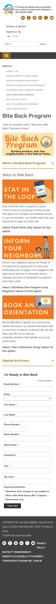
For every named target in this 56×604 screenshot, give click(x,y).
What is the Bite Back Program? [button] (24, 163)
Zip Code (9, 476)
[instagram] (34, 18)
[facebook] (29, 18)
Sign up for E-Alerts (16, 99)
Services (7, 66)
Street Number (11, 434)
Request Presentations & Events (22, 81)
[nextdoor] (23, 18)
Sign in (38, 561)
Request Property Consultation (22, 76)
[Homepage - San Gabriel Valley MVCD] (28, 9)
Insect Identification (16, 109)
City (7, 465)
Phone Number (12, 424)
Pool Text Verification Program (22, 104)
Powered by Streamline (17, 561)
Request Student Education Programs (25, 85)
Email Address (12, 384)
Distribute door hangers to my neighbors (27, 491)
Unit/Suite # (10, 455)
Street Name (11, 444)
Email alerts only (14, 499)
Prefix (7, 394)
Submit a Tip (13, 31)
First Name (10, 404)
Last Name (9, 414)
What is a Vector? (16, 26)
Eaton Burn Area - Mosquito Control (24, 90)
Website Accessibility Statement (23, 556)
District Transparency (16, 552)
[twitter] (46, 18)
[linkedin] (40, 18)
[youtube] (52, 18)
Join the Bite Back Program (20, 95)
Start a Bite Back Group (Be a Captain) (26, 495)
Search (43, 44)
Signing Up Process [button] (15, 360)
